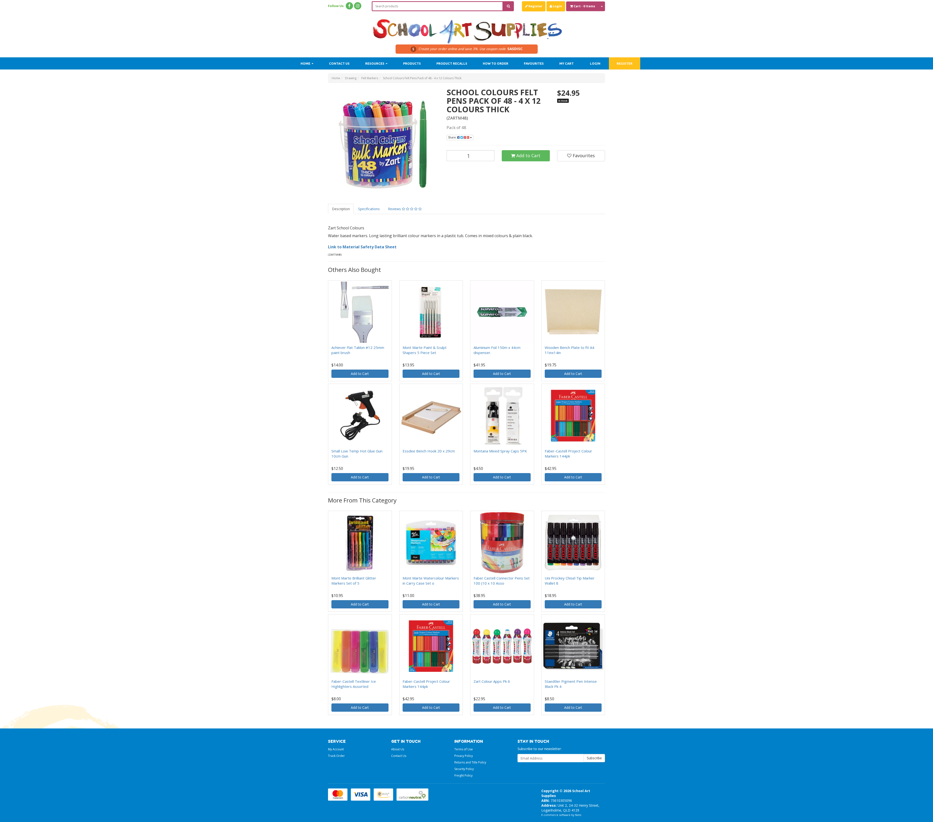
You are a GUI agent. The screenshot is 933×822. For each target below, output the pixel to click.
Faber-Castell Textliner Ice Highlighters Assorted (353, 684)
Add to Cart (527, 155)
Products (412, 63)
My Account (336, 749)
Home (306, 63)
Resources (375, 63)
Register (535, 6)
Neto (578, 815)
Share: (452, 137)
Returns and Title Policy (470, 762)
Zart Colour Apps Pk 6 (492, 681)
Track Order (336, 756)
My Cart (566, 63)
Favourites (534, 63)
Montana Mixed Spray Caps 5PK (500, 451)
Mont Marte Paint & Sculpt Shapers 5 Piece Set (425, 350)
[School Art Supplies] (466, 28)
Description (341, 209)
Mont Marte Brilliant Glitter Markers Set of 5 (353, 581)
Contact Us (339, 63)
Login (557, 6)
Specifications (369, 209)
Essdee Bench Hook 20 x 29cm (429, 451)
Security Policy (464, 769)
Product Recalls (451, 63)
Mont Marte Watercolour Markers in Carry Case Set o (431, 581)
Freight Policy (463, 775)
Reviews (395, 209)
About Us (397, 749)
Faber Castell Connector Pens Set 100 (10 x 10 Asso (502, 581)
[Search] (508, 6)
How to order (495, 63)
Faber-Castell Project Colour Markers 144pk (568, 454)
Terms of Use (463, 749)
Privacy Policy (463, 756)
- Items (584, 6)
